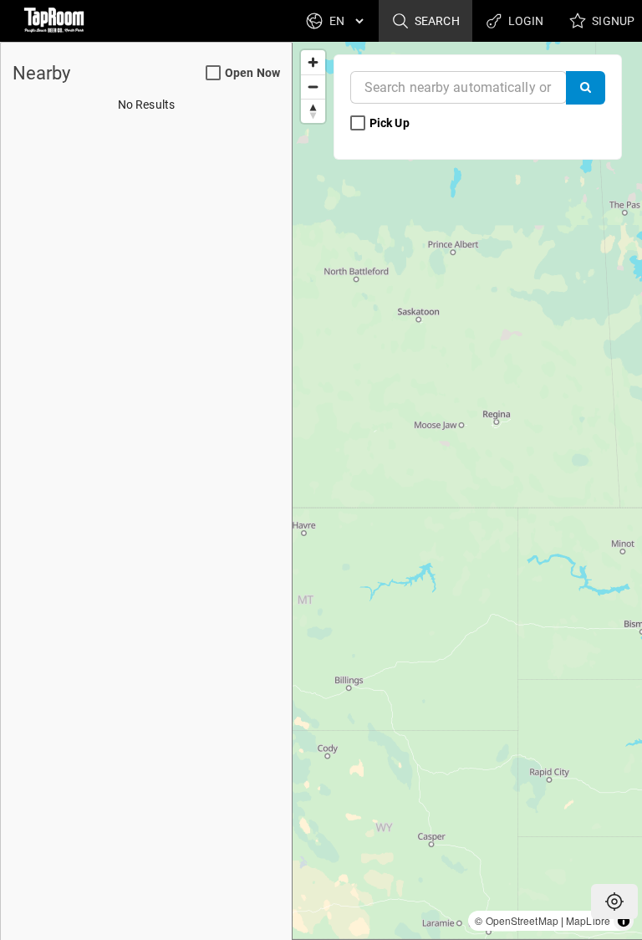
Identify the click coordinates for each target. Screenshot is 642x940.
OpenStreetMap (522, 920)
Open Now (252, 72)
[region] (467, 490)
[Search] (585, 88)
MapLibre (588, 920)
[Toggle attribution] (624, 921)
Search (436, 21)
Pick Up (390, 123)
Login (525, 21)
